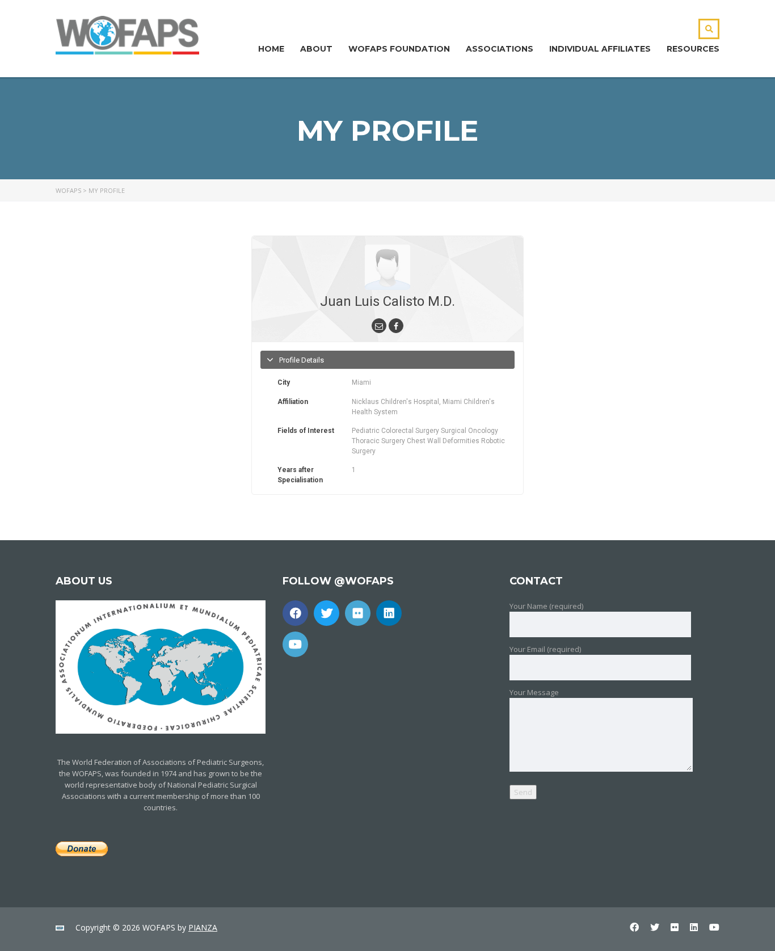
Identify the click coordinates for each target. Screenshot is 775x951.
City (283, 382)
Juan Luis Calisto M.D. (387, 301)
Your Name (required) (546, 606)
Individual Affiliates (600, 49)
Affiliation (292, 402)
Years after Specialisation (300, 475)
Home (271, 49)
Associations (499, 49)
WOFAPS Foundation (399, 49)
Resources (693, 49)
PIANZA (202, 927)
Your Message (534, 692)
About (316, 49)
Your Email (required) (545, 649)
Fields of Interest (305, 431)
